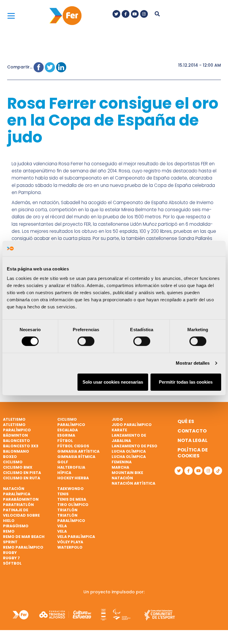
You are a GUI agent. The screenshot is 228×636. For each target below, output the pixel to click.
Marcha (120, 467)
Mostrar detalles (193, 363)
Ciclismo (13, 461)
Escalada (67, 429)
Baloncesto (16, 440)
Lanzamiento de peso (134, 445)
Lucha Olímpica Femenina (129, 459)
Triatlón (67, 509)
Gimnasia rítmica (76, 456)
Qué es (186, 421)
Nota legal (193, 440)
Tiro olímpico (72, 504)
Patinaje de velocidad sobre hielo (21, 515)
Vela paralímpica (76, 536)
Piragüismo (15, 525)
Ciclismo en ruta (21, 477)
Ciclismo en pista (22, 472)
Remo (9, 531)
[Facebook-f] (125, 14)
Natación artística (133, 483)
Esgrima (66, 435)
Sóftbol (12, 563)
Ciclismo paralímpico (71, 422)
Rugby (10, 552)
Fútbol (65, 440)
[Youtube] (135, 14)
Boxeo (10, 456)
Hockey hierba (73, 477)
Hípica (64, 472)
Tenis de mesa (71, 499)
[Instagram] (144, 14)
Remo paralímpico (23, 547)
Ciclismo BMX (17, 467)
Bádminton (15, 435)
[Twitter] (116, 14)
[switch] (85, 341)
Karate (119, 429)
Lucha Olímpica (129, 451)
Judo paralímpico (132, 424)
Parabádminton (21, 499)
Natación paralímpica (16, 491)
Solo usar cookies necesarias (113, 382)
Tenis (63, 493)
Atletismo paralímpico (17, 427)
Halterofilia (71, 467)
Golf (62, 461)
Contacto (192, 430)
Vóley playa (70, 541)
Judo (117, 419)
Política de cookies (193, 452)
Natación (122, 477)
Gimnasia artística (78, 451)
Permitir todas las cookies (186, 382)
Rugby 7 (11, 557)
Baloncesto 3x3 (20, 445)
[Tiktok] (218, 471)
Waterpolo (70, 547)
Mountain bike (127, 472)
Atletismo (14, 419)
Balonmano (16, 451)
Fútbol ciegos (73, 445)
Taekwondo (70, 488)
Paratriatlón (18, 504)
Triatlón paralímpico (71, 518)
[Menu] (11, 15)
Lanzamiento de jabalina (129, 438)
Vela (62, 525)
